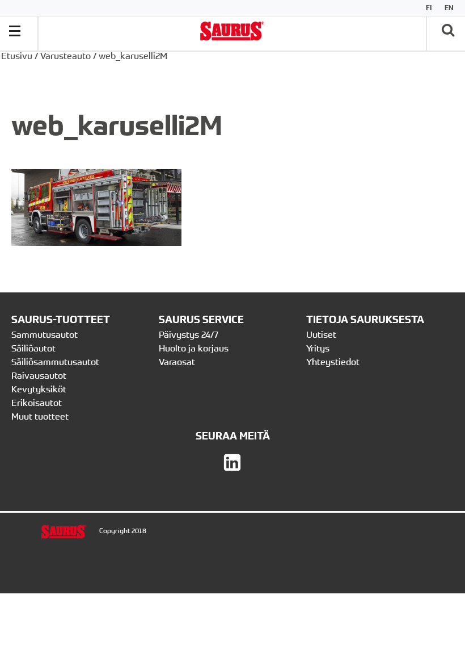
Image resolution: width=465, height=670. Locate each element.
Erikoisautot (36, 402)
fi (429, 7)
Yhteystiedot (334, 361)
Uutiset (321, 334)
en (449, 7)
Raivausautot (38, 375)
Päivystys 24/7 (188, 334)
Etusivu (16, 55)
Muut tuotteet (40, 416)
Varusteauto (65, 55)
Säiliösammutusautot (55, 361)
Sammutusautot (44, 334)
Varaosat (177, 361)
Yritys (317, 348)
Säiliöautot (33, 348)
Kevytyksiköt (38, 389)
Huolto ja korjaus (194, 348)
